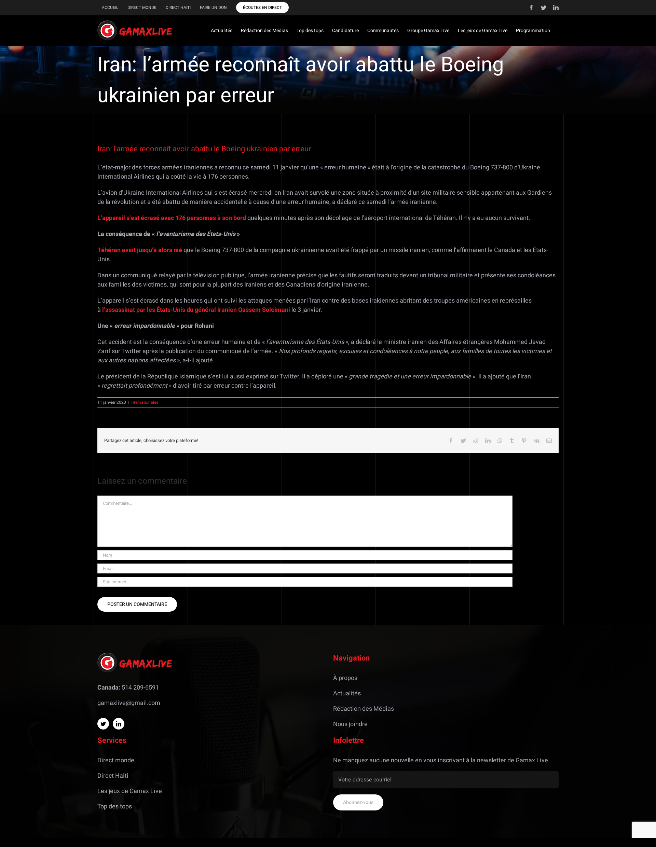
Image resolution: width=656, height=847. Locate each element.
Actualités (347, 693)
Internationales (144, 402)
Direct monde (115, 760)
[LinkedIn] (118, 724)
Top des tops (114, 806)
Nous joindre (350, 724)
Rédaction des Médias (363, 708)
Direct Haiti (112, 775)
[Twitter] (103, 724)
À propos (345, 678)
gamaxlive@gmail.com (128, 703)
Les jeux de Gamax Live (129, 791)
